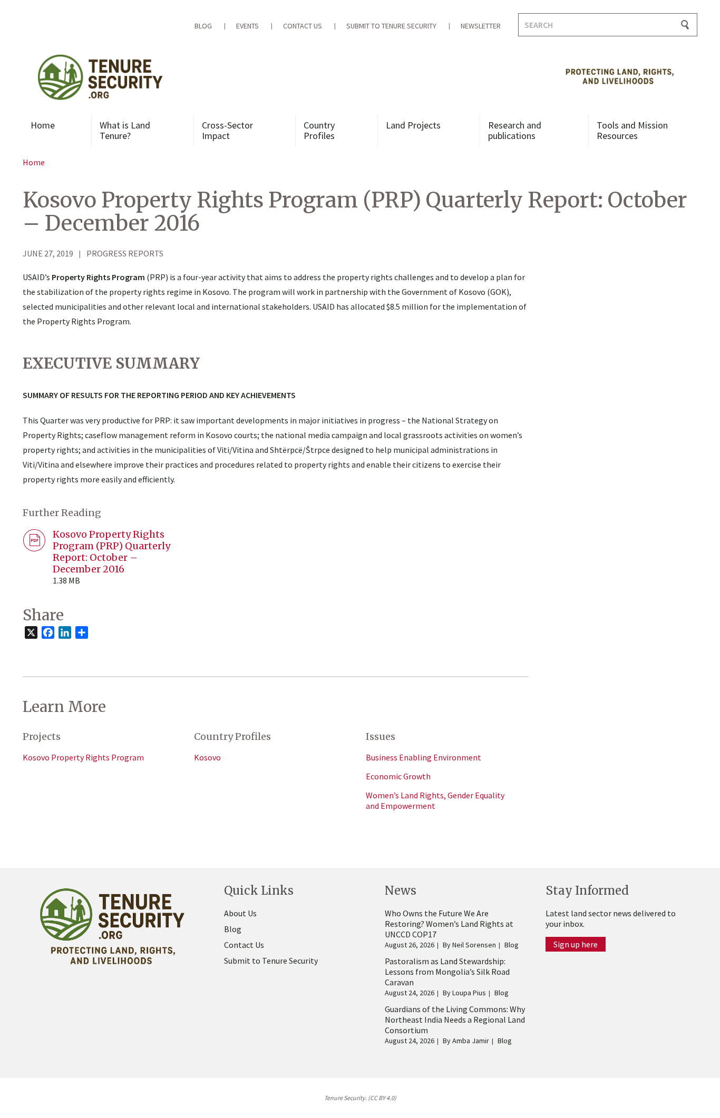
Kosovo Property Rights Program (83, 757)
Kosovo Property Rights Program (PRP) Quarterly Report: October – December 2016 (111, 551)
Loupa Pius (469, 992)
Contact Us (302, 26)
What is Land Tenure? (125, 130)
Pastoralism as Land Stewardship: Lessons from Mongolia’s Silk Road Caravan (447, 971)
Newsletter (481, 26)
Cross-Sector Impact (227, 130)
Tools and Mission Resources (632, 130)
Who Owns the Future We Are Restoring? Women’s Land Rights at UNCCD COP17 (449, 923)
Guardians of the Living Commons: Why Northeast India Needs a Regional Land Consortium (455, 1019)
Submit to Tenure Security (391, 26)
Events (247, 26)
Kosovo (207, 757)
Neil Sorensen (474, 944)
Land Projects (413, 125)
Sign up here (575, 944)
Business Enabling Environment (423, 757)
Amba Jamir (470, 1040)
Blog (203, 26)
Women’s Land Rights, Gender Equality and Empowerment (435, 800)
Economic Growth (398, 776)
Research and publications (514, 130)
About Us (240, 913)
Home (43, 125)
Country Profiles (319, 130)
